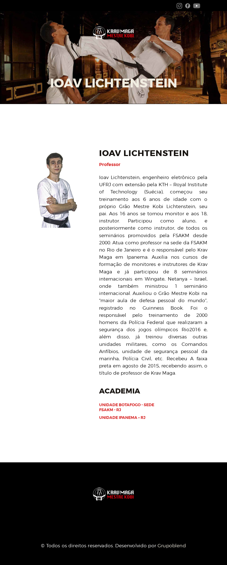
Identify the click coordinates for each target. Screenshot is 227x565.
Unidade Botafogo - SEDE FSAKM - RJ (126, 407)
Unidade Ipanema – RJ (122, 417)
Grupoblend (172, 545)
